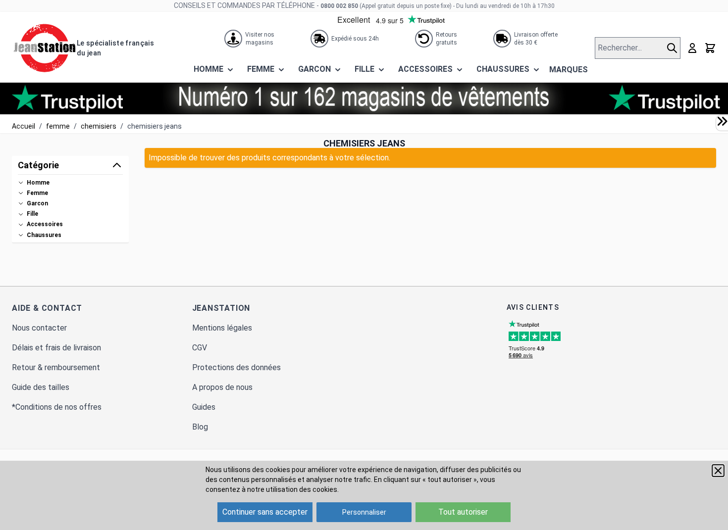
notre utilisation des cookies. (293, 489)
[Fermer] (718, 471)
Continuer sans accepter (265, 512)
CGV (199, 347)
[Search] (673, 48)
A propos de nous (222, 387)
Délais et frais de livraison (56, 347)
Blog (200, 427)
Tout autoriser (463, 512)
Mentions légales (222, 328)
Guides (203, 407)
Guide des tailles (40, 387)
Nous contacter (39, 328)
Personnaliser (364, 512)
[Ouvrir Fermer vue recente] (722, 121)
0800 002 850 (339, 5)
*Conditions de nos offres (57, 407)
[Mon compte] (692, 48)
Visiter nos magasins (259, 38)
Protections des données (236, 367)
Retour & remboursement (56, 367)
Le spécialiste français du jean (115, 48)
